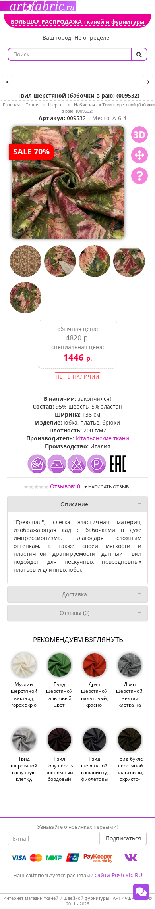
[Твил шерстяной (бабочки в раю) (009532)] (68, 182)
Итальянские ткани (102, 438)
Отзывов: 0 (65, 486)
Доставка (74, 594)
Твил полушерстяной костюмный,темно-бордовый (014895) (59, 772)
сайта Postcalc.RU (118, 875)
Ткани (32, 105)
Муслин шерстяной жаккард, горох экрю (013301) (24, 698)
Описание (74, 504)
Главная (11, 105)
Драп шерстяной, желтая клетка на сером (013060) (129, 701)
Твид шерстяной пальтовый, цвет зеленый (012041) (59, 701)
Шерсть (56, 105)
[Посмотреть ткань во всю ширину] (139, 155)
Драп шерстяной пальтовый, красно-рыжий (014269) (94, 701)
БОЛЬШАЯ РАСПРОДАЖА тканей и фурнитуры (78, 21)
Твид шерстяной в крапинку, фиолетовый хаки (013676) (94, 775)
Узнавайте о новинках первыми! (77, 827)
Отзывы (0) (74, 613)
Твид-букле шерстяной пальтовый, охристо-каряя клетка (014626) (129, 779)
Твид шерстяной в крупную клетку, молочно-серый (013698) (24, 779)
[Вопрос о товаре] (139, 175)
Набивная (84, 105)
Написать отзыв (108, 486)
